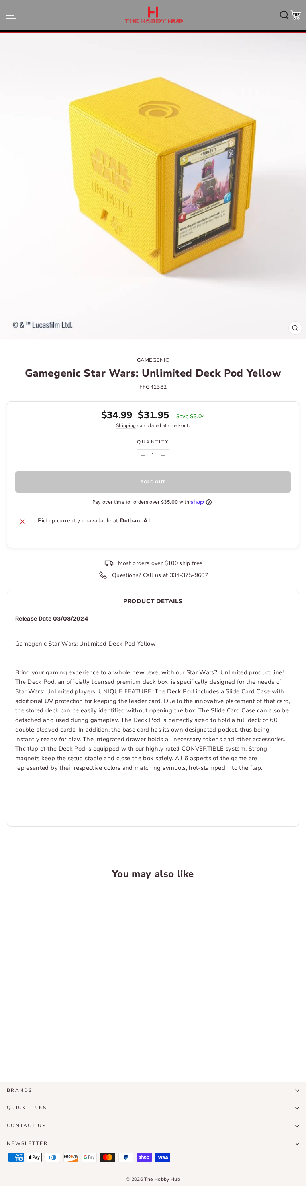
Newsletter (27, 1143)
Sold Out (63, 1046)
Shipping (126, 425)
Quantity (153, 442)
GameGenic (153, 360)
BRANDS (19, 1090)
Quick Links (27, 1107)
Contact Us (26, 1125)
